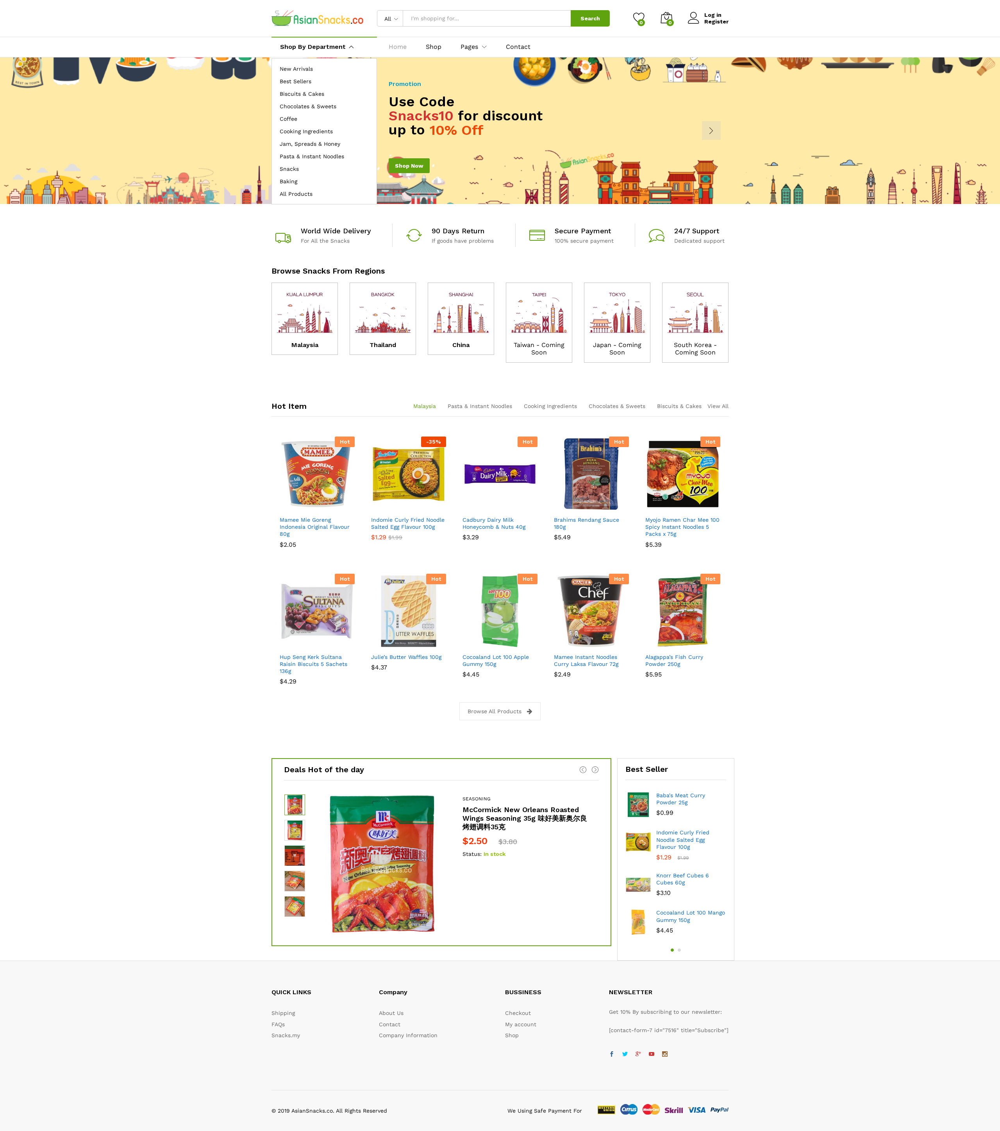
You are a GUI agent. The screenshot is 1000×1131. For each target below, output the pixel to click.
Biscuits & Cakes (302, 94)
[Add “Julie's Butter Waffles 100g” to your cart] (381, 644)
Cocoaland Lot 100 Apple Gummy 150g (495, 660)
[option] (441, 864)
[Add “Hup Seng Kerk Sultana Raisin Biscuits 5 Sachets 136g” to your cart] (290, 644)
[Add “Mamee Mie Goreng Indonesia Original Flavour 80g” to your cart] (290, 507)
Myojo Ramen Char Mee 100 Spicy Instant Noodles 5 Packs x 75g (682, 527)
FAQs (278, 1024)
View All (718, 406)
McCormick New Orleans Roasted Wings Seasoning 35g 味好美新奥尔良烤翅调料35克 (524, 817)
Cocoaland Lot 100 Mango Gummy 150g (690, 916)
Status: (472, 854)
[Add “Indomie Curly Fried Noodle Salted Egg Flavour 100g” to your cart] (381, 507)
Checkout (518, 1013)
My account (520, 1024)
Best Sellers (295, 81)
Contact (518, 47)
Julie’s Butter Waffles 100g (406, 657)
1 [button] (672, 950)
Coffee (288, 119)
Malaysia (304, 345)
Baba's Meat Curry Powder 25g (680, 798)
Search (590, 18)
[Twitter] (625, 1054)
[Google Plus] (638, 1054)
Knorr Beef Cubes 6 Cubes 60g (682, 879)
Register (716, 21)
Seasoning (476, 799)
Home (398, 47)
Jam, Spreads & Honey (310, 144)
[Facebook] (611, 1054)
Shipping (283, 1013)
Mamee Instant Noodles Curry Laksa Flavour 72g (586, 660)
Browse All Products (494, 711)
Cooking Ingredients (306, 131)
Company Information (408, 1035)
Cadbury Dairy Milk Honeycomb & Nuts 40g (493, 523)
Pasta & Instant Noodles (312, 156)
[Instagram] (664, 1054)
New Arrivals (296, 69)
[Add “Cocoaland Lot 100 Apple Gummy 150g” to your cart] (473, 644)
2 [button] (679, 950)
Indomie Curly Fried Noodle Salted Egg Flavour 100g (408, 523)
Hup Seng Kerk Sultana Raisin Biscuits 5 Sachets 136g (313, 664)
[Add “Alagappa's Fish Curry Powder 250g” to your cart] (655, 644)
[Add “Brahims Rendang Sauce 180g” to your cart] (564, 507)
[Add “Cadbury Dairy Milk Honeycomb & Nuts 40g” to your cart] (473, 507)
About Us (391, 1013)
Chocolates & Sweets (308, 106)
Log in (712, 15)
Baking (288, 181)
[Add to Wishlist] (326, 507)
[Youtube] (651, 1054)
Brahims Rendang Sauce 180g (586, 523)
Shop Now (409, 166)
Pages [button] (469, 47)
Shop (433, 47)
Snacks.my (285, 1035)
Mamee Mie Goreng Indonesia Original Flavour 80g (315, 527)
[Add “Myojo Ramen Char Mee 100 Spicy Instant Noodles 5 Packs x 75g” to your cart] (655, 507)
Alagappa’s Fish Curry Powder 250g (674, 660)
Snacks (289, 169)
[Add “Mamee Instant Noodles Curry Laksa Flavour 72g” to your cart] (564, 644)
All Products (296, 194)
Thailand (383, 345)
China (461, 345)
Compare (344, 507)
